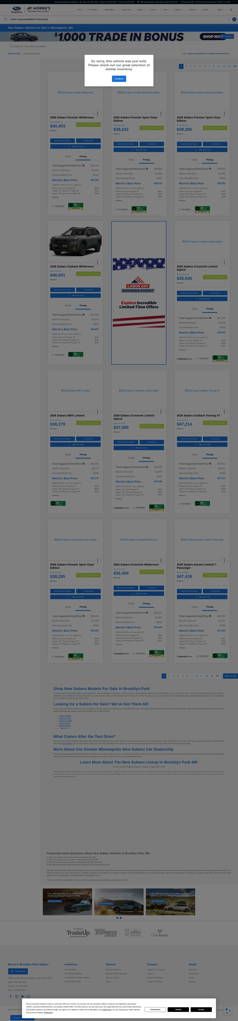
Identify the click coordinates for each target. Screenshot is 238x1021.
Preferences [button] (48, 1013)
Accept (201, 1010)
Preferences (155, 1010)
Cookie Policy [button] (107, 1010)
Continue (119, 79)
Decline (178, 1010)
